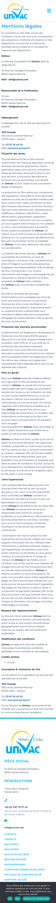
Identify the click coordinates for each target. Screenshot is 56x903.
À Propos (10, 834)
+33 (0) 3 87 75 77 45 (16, 807)
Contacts (10, 839)
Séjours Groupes (15, 859)
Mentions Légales (15, 879)
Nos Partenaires (14, 864)
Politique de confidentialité (22, 874)
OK (10, 899)
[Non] (51, 892)
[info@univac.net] (5, 820)
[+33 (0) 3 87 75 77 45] (5, 800)
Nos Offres (11, 849)
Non (18, 899)
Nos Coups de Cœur (16, 854)
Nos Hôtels (11, 844)
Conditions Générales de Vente (24, 869)
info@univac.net (14, 827)
